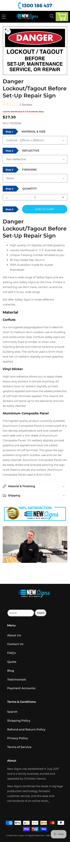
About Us (14, 635)
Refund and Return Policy (26, 729)
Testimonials (16, 679)
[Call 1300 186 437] (35, 6)
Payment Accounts (21, 688)
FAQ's (11, 653)
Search (12, 711)
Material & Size (33, 131)
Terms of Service (19, 747)
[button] (62, 16)
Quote (11, 661)
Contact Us (15, 644)
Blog (10, 670)
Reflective (30, 150)
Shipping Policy (18, 720)
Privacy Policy (17, 738)
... (48, 801)
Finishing (29, 169)
